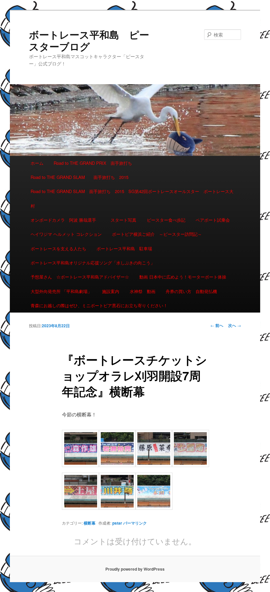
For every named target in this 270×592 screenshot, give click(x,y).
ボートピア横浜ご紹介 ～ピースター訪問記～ (157, 234)
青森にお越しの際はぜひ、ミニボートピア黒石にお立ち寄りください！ (99, 305)
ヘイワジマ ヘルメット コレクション (66, 234)
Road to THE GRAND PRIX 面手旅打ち (93, 163)
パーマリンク (135, 523)
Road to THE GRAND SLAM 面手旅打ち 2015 (79, 177)
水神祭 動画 (142, 291)
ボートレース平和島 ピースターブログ (89, 40)
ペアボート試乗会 (213, 220)
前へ (216, 325)
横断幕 (89, 523)
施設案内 (110, 291)
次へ (234, 325)
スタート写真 (123, 220)
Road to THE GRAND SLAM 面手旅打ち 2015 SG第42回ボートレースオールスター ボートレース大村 (132, 198)
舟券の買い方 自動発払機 (191, 291)
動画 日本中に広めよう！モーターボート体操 (182, 277)
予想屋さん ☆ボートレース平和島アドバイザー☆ (80, 277)
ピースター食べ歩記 (166, 220)
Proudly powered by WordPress (135, 569)
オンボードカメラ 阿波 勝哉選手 (65, 220)
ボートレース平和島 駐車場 (124, 248)
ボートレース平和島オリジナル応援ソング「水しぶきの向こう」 (93, 262)
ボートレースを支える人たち (58, 248)
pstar (117, 523)
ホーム (37, 163)
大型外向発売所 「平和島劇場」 (61, 291)
